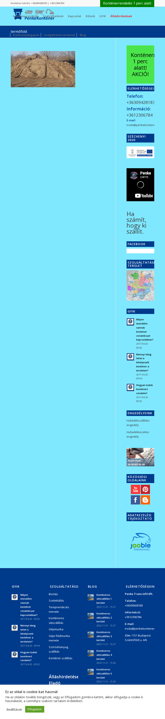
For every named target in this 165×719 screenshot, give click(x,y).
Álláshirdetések (65, 677)
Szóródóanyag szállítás (58, 649)
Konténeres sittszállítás (56, 620)
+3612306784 (57, 3)
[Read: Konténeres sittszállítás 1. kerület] (91, 597)
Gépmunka (56, 629)
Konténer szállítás (60, 658)
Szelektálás (56, 600)
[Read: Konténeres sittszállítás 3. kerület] (91, 634)
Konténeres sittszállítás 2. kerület (104, 617)
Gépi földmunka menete (59, 638)
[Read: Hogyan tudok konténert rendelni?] (130, 387)
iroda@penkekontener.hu (143, 125)
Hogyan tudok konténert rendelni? (144, 389)
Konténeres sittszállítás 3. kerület (104, 636)
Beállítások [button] (14, 709)
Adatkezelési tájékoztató (140, 517)
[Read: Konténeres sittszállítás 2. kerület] (91, 616)
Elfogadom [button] (35, 709)
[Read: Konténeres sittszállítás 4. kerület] (91, 653)
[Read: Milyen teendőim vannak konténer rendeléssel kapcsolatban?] (130, 322)
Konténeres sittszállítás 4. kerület (104, 654)
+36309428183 (39, 3)
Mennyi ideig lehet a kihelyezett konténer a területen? (143, 362)
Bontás (53, 594)
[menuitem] (126, 3)
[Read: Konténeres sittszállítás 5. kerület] (91, 672)
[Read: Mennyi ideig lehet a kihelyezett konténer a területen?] (130, 357)
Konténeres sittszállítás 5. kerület (104, 673)
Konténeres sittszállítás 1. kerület (104, 599)
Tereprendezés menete (59, 609)
